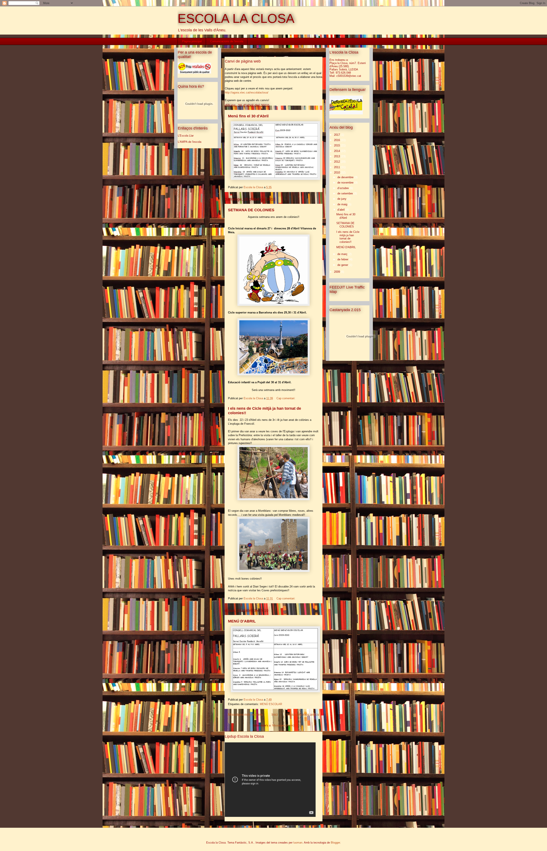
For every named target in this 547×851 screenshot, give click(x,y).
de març (342, 254)
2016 (337, 140)
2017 (337, 134)
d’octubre (343, 188)
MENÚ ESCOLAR (271, 704)
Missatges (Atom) (283, 725)
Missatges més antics (303, 714)
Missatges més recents (245, 714)
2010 (337, 172)
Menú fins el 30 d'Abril (248, 116)
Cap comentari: (286, 398)
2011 (337, 167)
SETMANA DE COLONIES (251, 210)
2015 (337, 145)
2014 (337, 151)
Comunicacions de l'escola (226, 41)
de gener (343, 265)
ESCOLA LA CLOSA (236, 18)
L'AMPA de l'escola (189, 141)
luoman (297, 842)
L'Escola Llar (186, 135)
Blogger (335, 842)
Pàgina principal (192, 41)
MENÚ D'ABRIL (242, 621)
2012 (337, 161)
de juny (342, 198)
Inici (275, 714)
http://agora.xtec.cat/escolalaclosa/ (246, 92)
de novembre (345, 182)
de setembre (345, 193)
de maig (342, 204)
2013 (337, 156)
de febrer (343, 259)
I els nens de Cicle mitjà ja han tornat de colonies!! (347, 236)
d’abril (341, 209)
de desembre (345, 177)
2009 (337, 271)
